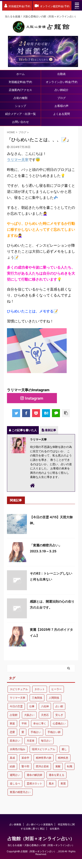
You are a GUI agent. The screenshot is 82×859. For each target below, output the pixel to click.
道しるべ (15, 783)
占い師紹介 (61, 90)
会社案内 (54, 828)
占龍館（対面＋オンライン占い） (41, 838)
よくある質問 (61, 113)
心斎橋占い (59, 723)
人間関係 (54, 697)
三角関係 (37, 697)
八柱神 (45, 706)
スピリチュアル (19, 689)
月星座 (30, 740)
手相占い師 (54, 732)
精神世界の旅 (43, 757)
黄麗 (63, 783)
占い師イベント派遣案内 (39, 824)
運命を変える (56, 774)
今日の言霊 (16, 706)
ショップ (20, 105)
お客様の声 (61, 105)
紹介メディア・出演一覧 (20, 113)
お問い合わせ (20, 121)
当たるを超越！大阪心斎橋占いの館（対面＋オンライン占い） (41, 845)
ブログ (61, 97)
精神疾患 (63, 757)
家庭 (12, 723)
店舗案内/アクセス (20, 90)
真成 (12, 757)
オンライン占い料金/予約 (61, 82)
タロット (39, 689)
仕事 (31, 706)
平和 (24, 723)
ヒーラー (56, 689)
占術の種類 (20, 97)
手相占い (36, 732)
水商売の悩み (17, 749)
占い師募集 (15, 824)
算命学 (25, 757)
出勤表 (61, 74)
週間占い (15, 774)
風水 (51, 783)
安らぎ (59, 714)
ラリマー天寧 (17, 160)
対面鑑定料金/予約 (20, 82)
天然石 (45, 714)
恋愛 (12, 732)
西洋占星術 (42, 766)
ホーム (20, 74)
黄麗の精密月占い (20, 792)
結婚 (12, 766)
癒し (64, 749)
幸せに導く (39, 723)
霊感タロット (34, 783)
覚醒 (58, 766)
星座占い (15, 740)
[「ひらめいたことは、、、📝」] (46, 413)
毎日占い (46, 740)
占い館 (59, 706)
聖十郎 (25, 766)
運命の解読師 (34, 774)
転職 (69, 766)
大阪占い (29, 714)
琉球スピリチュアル (43, 749)
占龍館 (14, 714)
